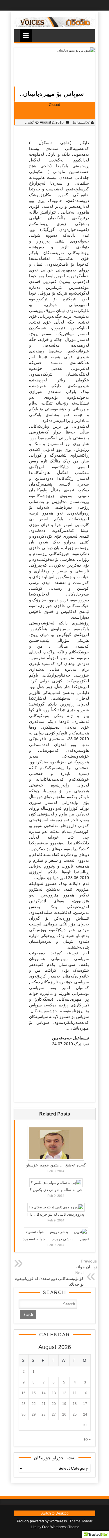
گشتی (29, 122)
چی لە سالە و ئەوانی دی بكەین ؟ (56, 1190)
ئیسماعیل (79, 122)
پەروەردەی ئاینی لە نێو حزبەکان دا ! (55, 1214)
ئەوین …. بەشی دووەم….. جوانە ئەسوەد (56, 1239)
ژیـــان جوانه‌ (86, 1267)
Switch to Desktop (54, 1513)
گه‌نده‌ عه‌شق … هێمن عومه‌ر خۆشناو (56, 1165)
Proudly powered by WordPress (42, 1521)
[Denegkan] (54, 26)
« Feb (86, 1439)
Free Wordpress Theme (60, 1527)
